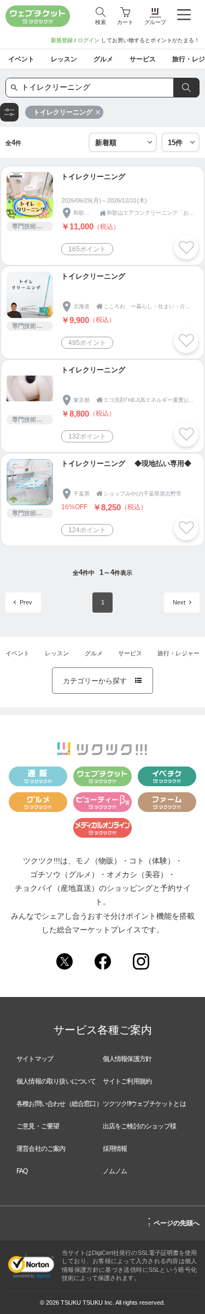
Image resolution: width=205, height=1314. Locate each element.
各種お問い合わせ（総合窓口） (59, 1104)
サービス (130, 653)
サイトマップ (34, 1059)
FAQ (22, 1171)
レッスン (57, 653)
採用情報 (115, 1148)
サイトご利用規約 (127, 1081)
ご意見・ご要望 (37, 1126)
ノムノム (115, 1171)
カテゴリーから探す (102, 681)
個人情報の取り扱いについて (56, 1081)
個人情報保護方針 (127, 1059)
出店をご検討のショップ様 (139, 1126)
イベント (17, 653)
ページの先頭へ (174, 1221)
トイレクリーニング (62, 112)
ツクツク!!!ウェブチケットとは (144, 1104)
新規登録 (62, 40)
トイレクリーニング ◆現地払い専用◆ (126, 463)
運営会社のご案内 (41, 1148)
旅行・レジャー (178, 653)
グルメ (94, 653)
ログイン (88, 40)
